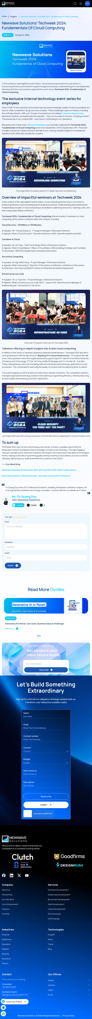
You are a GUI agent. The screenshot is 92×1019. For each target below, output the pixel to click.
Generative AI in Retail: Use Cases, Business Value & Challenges (34, 623)
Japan (50, 990)
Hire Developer (54, 914)
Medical (5, 949)
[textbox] (46, 751)
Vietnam (51, 985)
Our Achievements (10, 904)
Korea (50, 994)
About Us (6, 890)
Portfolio (6, 914)
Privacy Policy (69, 1015)
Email (7, 553)
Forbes (33, 505)
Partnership (7, 894)
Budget (27, 759)
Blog (50, 949)
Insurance (6, 958)
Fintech (5, 963)
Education (6, 944)
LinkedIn (19, 505)
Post (7, 522)
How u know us (30, 770)
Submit (10, 565)
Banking (5, 954)
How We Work (8, 899)
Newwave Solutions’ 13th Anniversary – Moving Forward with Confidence (36, 475)
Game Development (57, 909)
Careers (5, 909)
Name (26, 713)
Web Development (56, 904)
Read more (9, 628)
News (50, 939)
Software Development (58, 890)
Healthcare (7, 939)
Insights (51, 934)
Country (27, 747)
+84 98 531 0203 (9, 987)
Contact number (31, 736)
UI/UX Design (53, 918)
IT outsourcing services (72, 113)
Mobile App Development (59, 894)
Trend (50, 944)
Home (4, 16)
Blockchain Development (59, 899)
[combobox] (46, 751)
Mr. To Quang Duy (24, 496)
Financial (5, 934)
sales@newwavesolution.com (15, 994)
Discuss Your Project (13, 1002)
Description (29, 782)
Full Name (9, 542)
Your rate (8, 517)
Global (51, 980)
